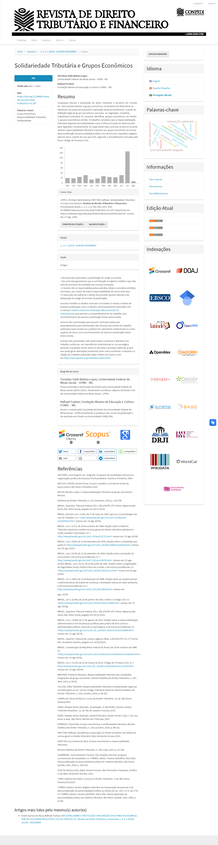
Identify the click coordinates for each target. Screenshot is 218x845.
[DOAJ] (187, 270)
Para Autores (155, 186)
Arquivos (46, 40)
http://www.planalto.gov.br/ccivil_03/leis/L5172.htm (84, 536)
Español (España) (161, 88)
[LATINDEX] (160, 325)
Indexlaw (21, 40)
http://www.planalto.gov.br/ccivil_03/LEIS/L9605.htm (84, 589)
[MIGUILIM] (160, 380)
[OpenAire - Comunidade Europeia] (187, 325)
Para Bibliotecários (158, 193)
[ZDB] (173, 489)
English (156, 81)
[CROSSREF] (160, 270)
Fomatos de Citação (73, 224)
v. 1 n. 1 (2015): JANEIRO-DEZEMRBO (58, 51)
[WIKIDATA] (160, 462)
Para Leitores (155, 179)
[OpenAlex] (160, 352)
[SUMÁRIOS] (160, 407)
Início (20, 51)
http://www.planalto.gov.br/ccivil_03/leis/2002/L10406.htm (89, 602)
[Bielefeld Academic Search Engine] (187, 407)
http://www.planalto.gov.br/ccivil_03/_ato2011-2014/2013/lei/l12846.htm (96, 630)
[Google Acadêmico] (187, 298)
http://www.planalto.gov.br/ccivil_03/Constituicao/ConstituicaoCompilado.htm (99, 654)
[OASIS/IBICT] (187, 380)
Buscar (72, 40)
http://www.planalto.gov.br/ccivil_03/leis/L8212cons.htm (87, 570)
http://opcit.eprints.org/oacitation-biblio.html (87, 358)
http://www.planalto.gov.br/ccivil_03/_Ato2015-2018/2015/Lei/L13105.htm (95, 666)
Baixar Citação (96, 224)
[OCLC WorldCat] (187, 462)
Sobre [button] (59, 40)
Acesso (211, 3)
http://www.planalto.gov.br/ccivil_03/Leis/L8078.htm (84, 560)
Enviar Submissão (158, 54)
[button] (67, 451)
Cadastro (198, 3)
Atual (34, 40)
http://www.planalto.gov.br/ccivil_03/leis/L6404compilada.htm (99, 544)
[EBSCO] (160, 298)
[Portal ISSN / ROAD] (187, 434)
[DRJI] (160, 434)
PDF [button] (33, 78)
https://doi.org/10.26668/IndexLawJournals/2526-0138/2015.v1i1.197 (33, 100)
